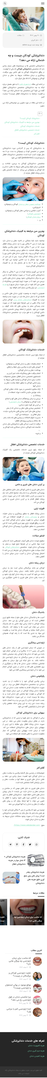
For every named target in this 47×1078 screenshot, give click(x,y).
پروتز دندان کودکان (33, 216)
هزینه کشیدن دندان (37, 1056)
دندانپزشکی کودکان (12, 547)
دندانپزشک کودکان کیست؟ (29, 118)
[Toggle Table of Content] (39, 114)
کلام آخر (36, 134)
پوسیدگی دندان (31, 516)
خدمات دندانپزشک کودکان (29, 126)
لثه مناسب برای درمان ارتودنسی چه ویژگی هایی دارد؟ (20, 961)
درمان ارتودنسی (15, 401)
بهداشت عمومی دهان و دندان (29, 204)
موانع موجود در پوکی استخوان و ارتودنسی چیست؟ (18, 986)
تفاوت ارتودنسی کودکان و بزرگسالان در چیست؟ (20, 974)
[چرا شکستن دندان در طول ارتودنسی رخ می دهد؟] (37, 1000)
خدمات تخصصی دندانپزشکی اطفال (26, 130)
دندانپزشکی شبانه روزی (22, 299)
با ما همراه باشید (25, 84)
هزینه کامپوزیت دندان (36, 1045)
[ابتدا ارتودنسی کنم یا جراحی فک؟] (37, 1012)
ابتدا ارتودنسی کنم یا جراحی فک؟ (19, 1010)
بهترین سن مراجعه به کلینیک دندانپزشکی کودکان (21, 122)
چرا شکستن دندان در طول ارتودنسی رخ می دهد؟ (19, 998)
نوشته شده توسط (30, 45)
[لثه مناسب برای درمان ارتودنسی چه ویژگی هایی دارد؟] (37, 961)
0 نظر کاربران (35, 40)
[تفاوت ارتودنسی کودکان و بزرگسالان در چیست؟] (37, 976)
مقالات (19, 35)
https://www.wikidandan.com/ (27, 825)
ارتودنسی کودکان (34, 213)
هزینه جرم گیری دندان (36, 1050)
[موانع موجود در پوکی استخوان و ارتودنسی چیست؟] (37, 988)
